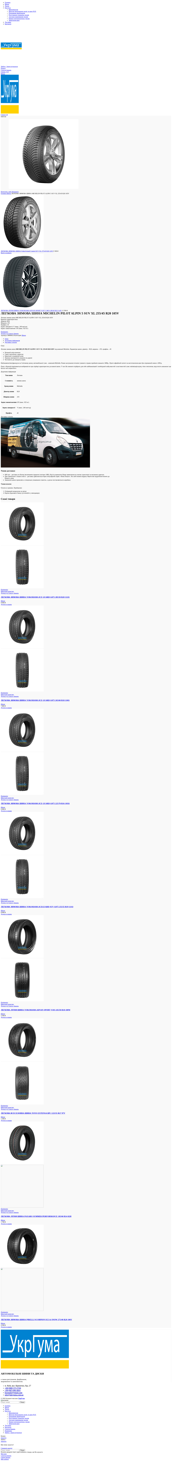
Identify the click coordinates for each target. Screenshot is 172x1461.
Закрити (3, 1438)
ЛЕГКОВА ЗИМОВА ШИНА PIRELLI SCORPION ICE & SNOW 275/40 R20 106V (36, 1320)
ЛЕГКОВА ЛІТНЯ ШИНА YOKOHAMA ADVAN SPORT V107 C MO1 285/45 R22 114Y (31, 310)
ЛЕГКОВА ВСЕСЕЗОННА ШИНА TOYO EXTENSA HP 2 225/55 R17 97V (33, 1113)
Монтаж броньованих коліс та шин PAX (22, 11)
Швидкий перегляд (7, 591)
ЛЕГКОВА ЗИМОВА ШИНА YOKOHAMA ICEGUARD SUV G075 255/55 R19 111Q (37, 907)
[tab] (88, 339)
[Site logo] (11, 65)
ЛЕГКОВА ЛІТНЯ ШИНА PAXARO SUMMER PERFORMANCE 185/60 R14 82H (36, 1216)
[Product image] (22, 588)
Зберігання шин (14, 20)
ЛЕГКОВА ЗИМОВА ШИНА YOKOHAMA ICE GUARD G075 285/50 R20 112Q (35, 597)
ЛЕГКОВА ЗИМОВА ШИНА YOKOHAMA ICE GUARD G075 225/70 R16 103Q (35, 803)
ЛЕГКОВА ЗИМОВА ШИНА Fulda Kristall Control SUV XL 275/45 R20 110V (27, 251)
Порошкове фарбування (17, 13)
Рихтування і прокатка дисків (19, 15)
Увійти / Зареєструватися (13, 1432)
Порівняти (8, 1431)
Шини (9, 193)
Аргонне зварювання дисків (18, 17)
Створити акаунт (6, 1448)
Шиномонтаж (13, 9)
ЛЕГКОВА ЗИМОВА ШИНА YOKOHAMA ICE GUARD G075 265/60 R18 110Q (35, 700)
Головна (4, 193)
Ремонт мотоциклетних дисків (19, 18)
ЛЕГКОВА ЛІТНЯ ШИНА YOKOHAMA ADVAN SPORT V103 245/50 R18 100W (35, 1010)
